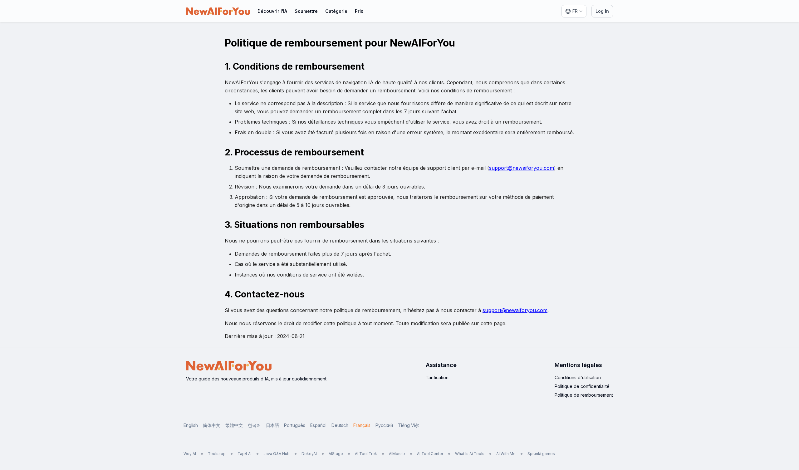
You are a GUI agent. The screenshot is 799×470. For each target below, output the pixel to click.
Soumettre (306, 11)
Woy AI (190, 453)
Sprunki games (541, 453)
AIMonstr (397, 453)
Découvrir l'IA (272, 11)
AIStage (336, 453)
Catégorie (336, 11)
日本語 (272, 425)
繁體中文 (234, 425)
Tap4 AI (245, 453)
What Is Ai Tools (469, 453)
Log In (602, 11)
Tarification (437, 377)
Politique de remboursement (584, 395)
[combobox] (573, 11)
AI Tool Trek (366, 453)
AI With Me (506, 453)
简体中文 (211, 425)
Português (294, 425)
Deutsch (339, 425)
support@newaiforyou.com (521, 168)
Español (318, 425)
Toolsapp (217, 453)
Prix (359, 11)
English (191, 425)
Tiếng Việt (408, 425)
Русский (384, 425)
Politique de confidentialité (582, 386)
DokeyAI (309, 453)
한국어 (254, 425)
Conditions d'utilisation (578, 377)
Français (361, 425)
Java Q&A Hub (276, 453)
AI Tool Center (430, 453)
